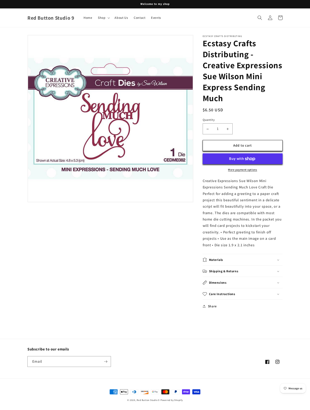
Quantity (209, 120)
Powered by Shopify (171, 400)
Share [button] (212, 306)
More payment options (242, 170)
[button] (103, 18)
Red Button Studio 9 (148, 400)
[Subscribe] (106, 361)
